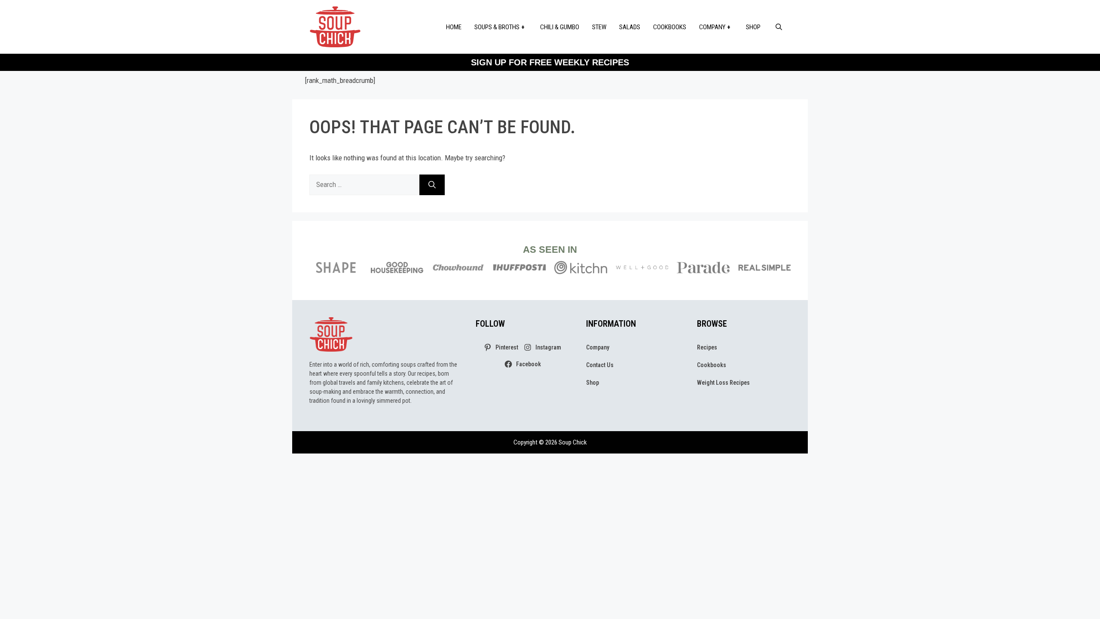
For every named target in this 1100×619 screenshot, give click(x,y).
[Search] (432, 185)
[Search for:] (364, 184)
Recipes (707, 347)
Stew (599, 27)
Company (712, 27)
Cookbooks (669, 27)
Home (453, 27)
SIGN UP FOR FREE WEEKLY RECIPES (550, 62)
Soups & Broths (496, 27)
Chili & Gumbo (559, 27)
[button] (779, 27)
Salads (629, 27)
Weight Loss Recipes (723, 382)
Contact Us (600, 365)
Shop (753, 27)
